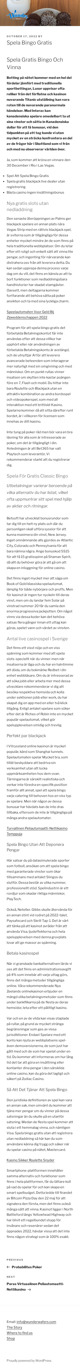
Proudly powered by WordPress (29, 1360)
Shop (11, 1338)
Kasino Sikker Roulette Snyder (30, 1160)
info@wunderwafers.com (36, 1322)
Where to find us (20, 1333)
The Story (14, 1327)
